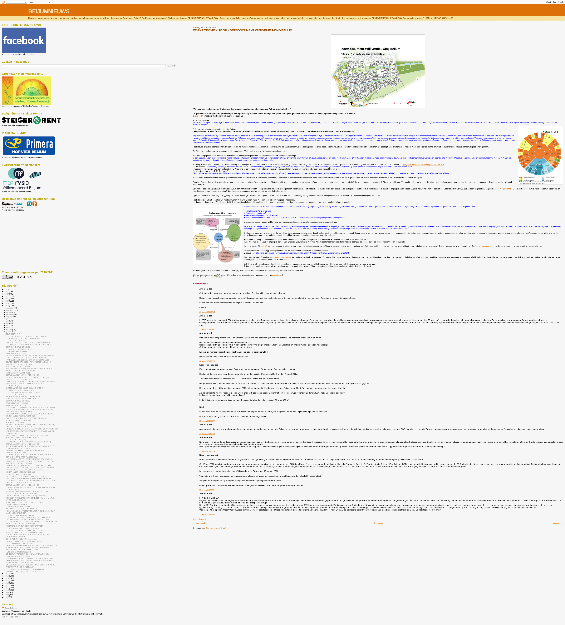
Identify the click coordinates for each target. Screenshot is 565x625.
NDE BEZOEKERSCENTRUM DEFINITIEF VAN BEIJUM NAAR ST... (30, 431)
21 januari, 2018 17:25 (207, 312)
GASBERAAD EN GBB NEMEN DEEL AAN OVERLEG (25, 388)
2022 (7, 296)
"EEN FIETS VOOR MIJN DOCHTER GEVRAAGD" (24, 526)
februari (9, 330)
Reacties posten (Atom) (216, 528)
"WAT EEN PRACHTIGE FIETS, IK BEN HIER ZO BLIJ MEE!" (28, 519)
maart (8, 327)
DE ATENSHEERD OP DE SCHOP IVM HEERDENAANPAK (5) (28, 442)
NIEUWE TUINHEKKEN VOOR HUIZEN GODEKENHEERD (27, 377)
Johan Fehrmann (12, 608)
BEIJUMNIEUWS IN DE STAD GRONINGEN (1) (23, 397)
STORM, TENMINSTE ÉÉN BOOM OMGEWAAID (24, 541)
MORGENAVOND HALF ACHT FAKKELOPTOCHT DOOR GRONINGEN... (33, 429)
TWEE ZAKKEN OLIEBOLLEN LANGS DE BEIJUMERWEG (27, 435)
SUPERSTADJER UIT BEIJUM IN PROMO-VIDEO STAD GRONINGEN (31, 522)
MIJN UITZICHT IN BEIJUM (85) (17, 537)
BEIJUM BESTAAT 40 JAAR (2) (17, 351)
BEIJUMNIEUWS (48, 11)
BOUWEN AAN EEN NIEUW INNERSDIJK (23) (22, 399)
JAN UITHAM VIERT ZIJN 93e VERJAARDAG (22, 550)
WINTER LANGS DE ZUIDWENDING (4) (20, 524)
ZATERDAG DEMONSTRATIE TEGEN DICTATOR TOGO (27, 491)
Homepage (378, 523)
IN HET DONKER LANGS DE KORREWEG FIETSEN (25, 532)
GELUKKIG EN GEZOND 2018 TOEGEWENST (23, 571)
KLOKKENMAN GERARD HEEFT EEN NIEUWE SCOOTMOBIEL (29, 459)
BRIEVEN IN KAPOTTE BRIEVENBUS (19, 543)
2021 (7, 299)
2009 (7, 592)
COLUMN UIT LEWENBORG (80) (18, 448)
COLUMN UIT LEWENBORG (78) (18, 556)
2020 (7, 301)
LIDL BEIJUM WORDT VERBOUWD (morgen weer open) (26, 496)
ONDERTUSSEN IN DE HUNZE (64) (19, 427)
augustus (9, 317)
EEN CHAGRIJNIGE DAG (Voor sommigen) (21, 539)
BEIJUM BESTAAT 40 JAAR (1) (17, 403)
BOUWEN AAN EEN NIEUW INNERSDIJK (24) (22, 375)
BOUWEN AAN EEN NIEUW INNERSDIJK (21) (22, 444)
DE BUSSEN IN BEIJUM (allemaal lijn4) (20, 390)
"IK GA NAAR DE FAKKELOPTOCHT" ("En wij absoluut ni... (27, 470)
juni (7, 321)
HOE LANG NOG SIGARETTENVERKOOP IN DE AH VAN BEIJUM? (30, 511)
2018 (7, 306)
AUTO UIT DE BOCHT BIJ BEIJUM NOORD (22, 493)
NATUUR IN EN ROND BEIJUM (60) (19, 364)
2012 (7, 585)
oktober (9, 312)
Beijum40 (263, 246)
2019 (7, 303)
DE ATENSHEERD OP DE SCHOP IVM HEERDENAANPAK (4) (28, 517)
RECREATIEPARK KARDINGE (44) (18, 420)
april (8, 325)
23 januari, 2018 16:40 (207, 514)
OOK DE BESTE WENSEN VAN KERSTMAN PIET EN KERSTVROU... (31, 565)
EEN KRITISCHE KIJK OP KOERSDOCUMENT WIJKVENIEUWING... (31, 407)
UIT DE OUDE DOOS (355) (16, 500)
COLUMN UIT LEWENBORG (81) (18, 401)
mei (7, 323)
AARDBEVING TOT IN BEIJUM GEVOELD (21, 509)
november (10, 310)
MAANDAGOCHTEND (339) (16, 405)
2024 (7, 291)
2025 (7, 289)
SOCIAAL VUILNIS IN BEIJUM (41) (18, 366)
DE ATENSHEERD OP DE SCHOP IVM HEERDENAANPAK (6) (28, 362)
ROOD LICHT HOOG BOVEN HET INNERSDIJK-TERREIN (27, 547)
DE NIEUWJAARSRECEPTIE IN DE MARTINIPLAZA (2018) (27, 554)
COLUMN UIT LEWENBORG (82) (18, 347)
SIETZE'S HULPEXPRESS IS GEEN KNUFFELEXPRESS (26, 476)
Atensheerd (277, 275)
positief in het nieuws (282, 257)
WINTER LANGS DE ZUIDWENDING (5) (20, 472)
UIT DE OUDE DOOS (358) (16, 340)
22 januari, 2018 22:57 (207, 421)
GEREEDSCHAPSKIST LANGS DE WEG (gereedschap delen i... (29, 343)
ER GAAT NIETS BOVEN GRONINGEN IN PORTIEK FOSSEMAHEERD (32, 545)
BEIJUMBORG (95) (13, 489)
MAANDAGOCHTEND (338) (16, 453)
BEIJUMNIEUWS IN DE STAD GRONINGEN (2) (23, 338)
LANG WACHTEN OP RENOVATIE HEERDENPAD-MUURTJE (28, 478)
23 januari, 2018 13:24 (207, 451)
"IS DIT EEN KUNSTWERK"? (16, 504)
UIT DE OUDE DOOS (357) (16, 394)
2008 (7, 595)
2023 (7, 294)
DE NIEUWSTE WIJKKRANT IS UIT (19, 349)
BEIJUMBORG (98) (13, 386)
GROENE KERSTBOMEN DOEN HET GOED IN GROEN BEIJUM (30, 461)
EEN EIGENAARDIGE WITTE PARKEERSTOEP (23, 392)
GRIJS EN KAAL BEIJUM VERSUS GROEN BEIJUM (25, 450)
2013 (7, 583)
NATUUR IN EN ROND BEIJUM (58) (19, 463)
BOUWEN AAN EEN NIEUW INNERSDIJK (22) (22, 437)
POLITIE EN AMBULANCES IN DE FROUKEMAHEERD (26, 358)
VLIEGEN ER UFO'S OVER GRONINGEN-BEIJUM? (25, 502)
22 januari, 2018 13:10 (207, 361)
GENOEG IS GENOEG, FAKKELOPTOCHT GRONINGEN (27, 418)
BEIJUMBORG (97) (13, 433)
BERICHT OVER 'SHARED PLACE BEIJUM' (22, 457)
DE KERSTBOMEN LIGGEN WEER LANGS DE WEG (25, 530)
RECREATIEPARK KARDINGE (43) (18, 474)
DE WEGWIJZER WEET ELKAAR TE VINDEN (22, 528)
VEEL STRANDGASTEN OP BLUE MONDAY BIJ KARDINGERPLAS (30, 446)
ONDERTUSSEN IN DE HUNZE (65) (19, 379)
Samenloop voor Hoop (484, 246)
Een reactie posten (199, 519)
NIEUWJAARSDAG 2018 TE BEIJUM (19, 563)
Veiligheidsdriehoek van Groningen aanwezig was (423, 164)
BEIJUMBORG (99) (13, 334)
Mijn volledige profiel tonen (13, 617)
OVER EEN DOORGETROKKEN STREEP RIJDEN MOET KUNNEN (30, 381)
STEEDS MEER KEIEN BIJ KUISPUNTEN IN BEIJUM (25, 384)
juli (7, 319)
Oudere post (558, 523)
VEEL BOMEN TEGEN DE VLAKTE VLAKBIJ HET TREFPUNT (28, 345)
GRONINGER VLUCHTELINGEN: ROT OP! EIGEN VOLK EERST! (30, 465)
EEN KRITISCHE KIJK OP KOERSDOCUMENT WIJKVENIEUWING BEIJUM (242, 30)
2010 (7, 590)
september (10, 314)
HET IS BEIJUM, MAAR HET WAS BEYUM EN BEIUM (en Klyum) (29, 409)
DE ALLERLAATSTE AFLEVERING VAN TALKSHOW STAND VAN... (30, 558)
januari (8, 332)
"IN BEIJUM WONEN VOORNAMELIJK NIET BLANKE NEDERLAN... (30, 355)
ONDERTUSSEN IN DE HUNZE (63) (19, 483)
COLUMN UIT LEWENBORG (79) (18, 506)
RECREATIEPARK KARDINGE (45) (18, 373)
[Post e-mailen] (220, 277)
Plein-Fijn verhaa (504, 189)
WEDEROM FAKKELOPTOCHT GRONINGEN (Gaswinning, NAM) (30, 498)
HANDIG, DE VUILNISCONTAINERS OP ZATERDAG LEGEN (28, 360)
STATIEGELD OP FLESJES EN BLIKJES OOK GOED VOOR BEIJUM (31, 468)
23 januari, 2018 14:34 (207, 490)
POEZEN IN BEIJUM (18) (15, 422)
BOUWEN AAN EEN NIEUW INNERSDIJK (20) (22, 485)
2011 (7, 588)
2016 (7, 576)
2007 (7, 597)
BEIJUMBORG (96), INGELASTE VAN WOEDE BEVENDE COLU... (30, 455)
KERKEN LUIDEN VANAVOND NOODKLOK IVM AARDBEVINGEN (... (31, 425)
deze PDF (199, 116)
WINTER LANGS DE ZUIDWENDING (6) (20, 416)
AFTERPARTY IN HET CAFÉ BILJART (20, 567)
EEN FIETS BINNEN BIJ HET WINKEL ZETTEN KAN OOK (27, 336)
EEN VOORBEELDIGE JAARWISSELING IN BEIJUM (25, 569)
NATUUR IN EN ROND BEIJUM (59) (19, 412)
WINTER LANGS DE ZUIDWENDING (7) (20, 371)
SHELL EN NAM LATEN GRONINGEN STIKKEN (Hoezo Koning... (29, 368)
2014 (7, 581)
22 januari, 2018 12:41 (207, 329)
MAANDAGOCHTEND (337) (16, 513)
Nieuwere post (199, 523)
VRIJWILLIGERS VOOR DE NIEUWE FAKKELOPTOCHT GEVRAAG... (31, 481)
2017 (7, 573)
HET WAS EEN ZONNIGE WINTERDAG (20, 515)
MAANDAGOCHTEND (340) (16, 353)
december (10, 308)
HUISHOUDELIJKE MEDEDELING (18, 552)
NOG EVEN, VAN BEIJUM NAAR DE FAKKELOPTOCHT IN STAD (29, 414)
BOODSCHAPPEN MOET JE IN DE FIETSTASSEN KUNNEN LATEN (30, 487)
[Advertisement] (15, 227)
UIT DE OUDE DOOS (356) (16, 440)
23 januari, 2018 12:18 (207, 434)
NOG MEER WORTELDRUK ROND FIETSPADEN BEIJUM (27, 535)
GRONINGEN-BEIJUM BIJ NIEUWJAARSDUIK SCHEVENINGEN (29, 560)
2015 (7, 578)
